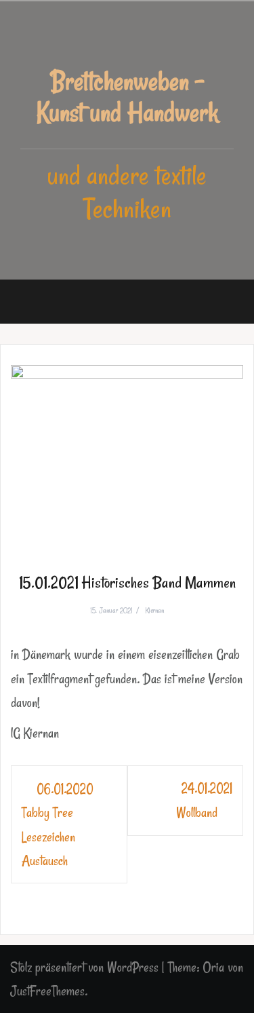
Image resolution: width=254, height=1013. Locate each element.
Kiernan (154, 610)
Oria (213, 967)
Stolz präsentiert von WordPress (84, 967)
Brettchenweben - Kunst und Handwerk (127, 97)
